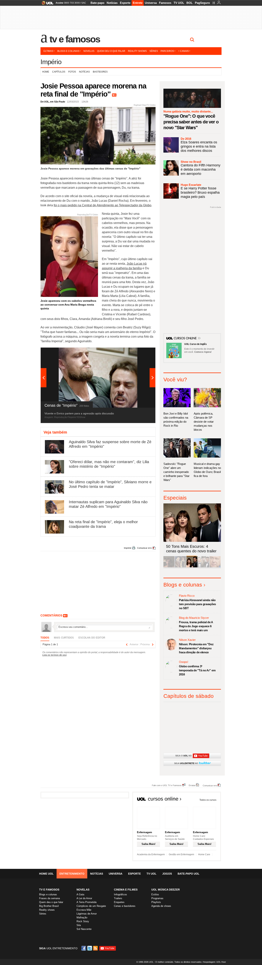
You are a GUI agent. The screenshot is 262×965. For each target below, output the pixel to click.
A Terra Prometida (86, 902)
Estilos (155, 894)
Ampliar (143, 352)
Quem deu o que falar (111, 51)
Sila (79, 925)
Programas (157, 898)
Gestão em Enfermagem (181, 854)
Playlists (156, 902)
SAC (83, 3)
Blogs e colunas (68, 51)
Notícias (112, 2)
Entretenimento (71, 873)
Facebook (84, 948)
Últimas (48, 51)
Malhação (82, 917)
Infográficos (120, 894)
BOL (189, 2)
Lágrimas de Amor (87, 913)
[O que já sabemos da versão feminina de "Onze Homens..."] (180, 567)
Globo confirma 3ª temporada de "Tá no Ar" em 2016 (197, 670)
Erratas (192, 785)
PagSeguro (202, 2)
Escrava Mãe (84, 909)
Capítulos (58, 71)
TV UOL (179, 2)
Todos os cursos (207, 800)
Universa (151, 2)
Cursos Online (185, 338)
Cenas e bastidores (124, 906)
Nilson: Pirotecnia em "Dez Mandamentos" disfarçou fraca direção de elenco (196, 648)
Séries (153, 51)
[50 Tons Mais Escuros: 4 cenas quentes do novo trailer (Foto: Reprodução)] (192, 567)
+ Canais (183, 51)
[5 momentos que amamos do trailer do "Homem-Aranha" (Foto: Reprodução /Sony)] (169, 567)
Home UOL (46, 873)
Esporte (125, 2)
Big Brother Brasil (49, 906)
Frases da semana (49, 898)
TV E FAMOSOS (49, 889)
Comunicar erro (144, 548)
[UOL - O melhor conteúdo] (46, 4)
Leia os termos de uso (54, 655)
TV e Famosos (74, 39)
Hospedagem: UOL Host (214, 962)
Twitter (90, 948)
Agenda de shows (161, 906)
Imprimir (127, 548)
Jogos (167, 873)
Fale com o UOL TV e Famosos (167, 785)
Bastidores (100, 71)
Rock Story (83, 921)
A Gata (80, 894)
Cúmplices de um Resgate (91, 906)
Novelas (88, 51)
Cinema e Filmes (126, 889)
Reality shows (137, 51)
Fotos (72, 71)
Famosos (165, 2)
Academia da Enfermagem (151, 854)
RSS (96, 948)
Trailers (118, 898)
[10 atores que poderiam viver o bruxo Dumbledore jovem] (203, 567)
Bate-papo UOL (188, 873)
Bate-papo (97, 2)
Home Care (204, 854)
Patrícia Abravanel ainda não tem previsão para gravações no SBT (197, 604)
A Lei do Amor (84, 898)
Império (50, 61)
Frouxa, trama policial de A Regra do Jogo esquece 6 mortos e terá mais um (196, 626)
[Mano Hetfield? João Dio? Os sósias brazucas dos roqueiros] (215, 567)
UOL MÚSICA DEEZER (165, 889)
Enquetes (119, 902)
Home (45, 71)
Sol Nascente (84, 929)
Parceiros (167, 51)
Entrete (138, 2)
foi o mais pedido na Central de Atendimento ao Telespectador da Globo (102, 205)
